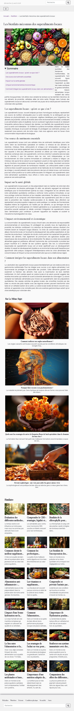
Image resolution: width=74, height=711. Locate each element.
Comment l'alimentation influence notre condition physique (35, 617)
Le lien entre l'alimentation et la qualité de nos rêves (13, 646)
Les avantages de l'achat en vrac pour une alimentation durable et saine (35, 648)
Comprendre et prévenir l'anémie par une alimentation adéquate (58, 586)
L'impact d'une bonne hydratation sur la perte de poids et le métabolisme (14, 617)
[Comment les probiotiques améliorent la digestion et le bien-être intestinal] (37, 542)
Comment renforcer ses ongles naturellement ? (37, 341)
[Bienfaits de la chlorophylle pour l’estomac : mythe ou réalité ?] (59, 509)
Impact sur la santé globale (15, 81)
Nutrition (14, 16)
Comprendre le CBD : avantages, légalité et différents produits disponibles (36, 522)
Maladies (5, 700)
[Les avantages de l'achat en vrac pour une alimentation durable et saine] (37, 635)
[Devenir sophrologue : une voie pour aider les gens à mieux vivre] (37, 462)
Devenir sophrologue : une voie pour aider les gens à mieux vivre (37, 483)
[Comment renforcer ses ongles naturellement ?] (37, 321)
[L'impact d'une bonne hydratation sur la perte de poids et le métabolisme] (15, 604)
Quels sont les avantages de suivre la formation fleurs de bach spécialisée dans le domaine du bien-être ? (37, 435)
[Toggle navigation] (5, 8)
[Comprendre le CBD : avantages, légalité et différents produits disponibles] (37, 509)
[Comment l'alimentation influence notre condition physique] (37, 604)
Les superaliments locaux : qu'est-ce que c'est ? (22, 73)
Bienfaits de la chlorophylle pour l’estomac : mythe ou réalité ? (58, 522)
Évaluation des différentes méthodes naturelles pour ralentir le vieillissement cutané (15, 522)
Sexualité (43, 700)
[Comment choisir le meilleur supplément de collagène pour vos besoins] (15, 542)
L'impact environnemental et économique (20, 85)
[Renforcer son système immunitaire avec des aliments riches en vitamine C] (59, 635)
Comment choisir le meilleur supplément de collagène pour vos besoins (14, 555)
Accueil (6, 16)
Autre (50, 700)
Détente (20, 700)
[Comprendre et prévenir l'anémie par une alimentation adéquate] (59, 573)
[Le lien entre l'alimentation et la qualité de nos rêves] (15, 635)
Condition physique (31, 700)
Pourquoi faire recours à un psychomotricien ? (37, 387)
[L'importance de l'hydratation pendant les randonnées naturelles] (59, 604)
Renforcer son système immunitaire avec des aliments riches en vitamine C (59, 648)
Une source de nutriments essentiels (18, 77)
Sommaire (12, 68)
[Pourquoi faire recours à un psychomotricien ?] (37, 367)
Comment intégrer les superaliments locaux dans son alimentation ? (30, 89)
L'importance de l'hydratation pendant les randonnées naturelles (58, 617)
